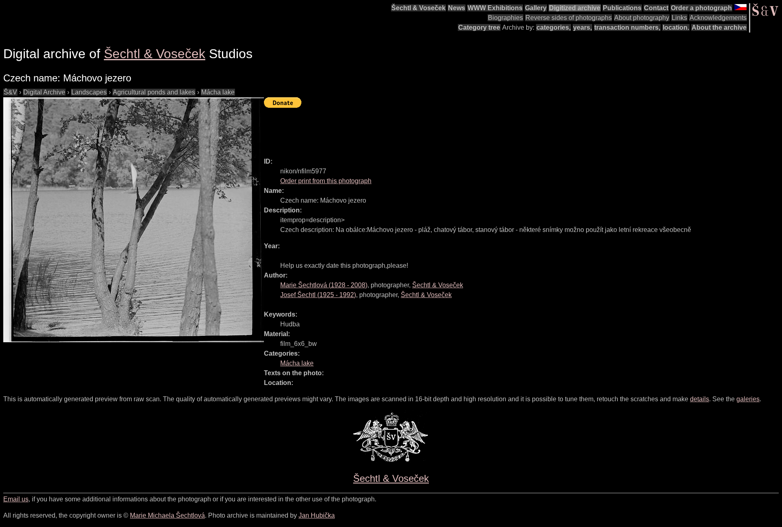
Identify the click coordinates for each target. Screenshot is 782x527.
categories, (553, 27)
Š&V (10, 92)
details (699, 399)
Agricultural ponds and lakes (154, 92)
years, (582, 27)
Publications (622, 7)
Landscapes (89, 92)
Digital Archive (44, 92)
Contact (656, 7)
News (456, 7)
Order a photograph (701, 7)
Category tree (479, 27)
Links (679, 17)
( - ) (323, 285)
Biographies (505, 17)
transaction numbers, (627, 27)
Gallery (536, 7)
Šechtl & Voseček (418, 7)
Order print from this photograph (325, 180)
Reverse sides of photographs (568, 17)
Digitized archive (574, 7)
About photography (641, 17)
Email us (16, 499)
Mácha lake (218, 92)
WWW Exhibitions (495, 7)
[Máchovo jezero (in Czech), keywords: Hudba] (133, 219)
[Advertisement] (412, 129)
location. (676, 27)
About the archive (719, 27)
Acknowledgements (718, 17)
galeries (748, 399)
